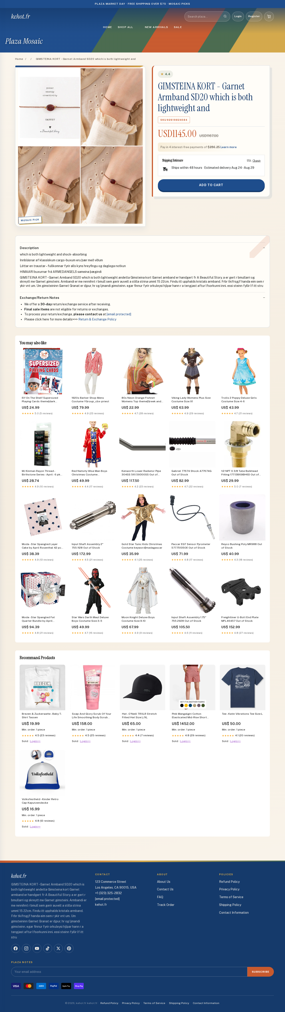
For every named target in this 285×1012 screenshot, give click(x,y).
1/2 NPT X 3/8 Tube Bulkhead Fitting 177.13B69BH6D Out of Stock (240, 473)
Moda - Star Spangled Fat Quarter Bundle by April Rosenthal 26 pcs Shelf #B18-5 (42, 619)
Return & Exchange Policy (97, 319)
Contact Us (165, 889)
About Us (163, 881)
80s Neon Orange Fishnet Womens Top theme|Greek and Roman (141, 400)
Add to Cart (211, 185)
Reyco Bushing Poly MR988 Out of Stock (241, 546)
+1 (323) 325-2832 (108, 893)
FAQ (160, 897)
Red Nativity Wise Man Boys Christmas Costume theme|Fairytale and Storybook (92, 473)
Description (29, 248)
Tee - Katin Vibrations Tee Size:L (242, 713)
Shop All (125, 27)
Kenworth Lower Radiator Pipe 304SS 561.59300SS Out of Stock (141, 473)
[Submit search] (225, 16)
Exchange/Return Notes (39, 298)
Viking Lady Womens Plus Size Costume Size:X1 (191, 399)
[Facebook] (15, 948)
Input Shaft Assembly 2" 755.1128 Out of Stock (87, 546)
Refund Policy (229, 881)
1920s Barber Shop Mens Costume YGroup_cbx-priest (90, 399)
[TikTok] (47, 948)
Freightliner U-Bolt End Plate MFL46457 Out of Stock (240, 619)
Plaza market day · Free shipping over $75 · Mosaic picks (142, 3)
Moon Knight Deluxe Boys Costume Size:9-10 (138, 619)
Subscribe (260, 971)
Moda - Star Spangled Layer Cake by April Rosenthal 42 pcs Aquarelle (42, 546)
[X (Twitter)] (58, 948)
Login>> (35, 741)
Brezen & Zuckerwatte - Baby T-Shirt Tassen (42, 715)
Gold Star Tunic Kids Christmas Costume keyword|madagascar (142, 546)
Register (254, 16)
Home (107, 27)
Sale (178, 27)
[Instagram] (26, 948)
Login (238, 16)
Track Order (165, 905)
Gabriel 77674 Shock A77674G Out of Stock (191, 472)
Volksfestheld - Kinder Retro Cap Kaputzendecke (40, 801)
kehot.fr (20, 16)
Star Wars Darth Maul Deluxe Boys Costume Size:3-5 (90, 619)
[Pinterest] (69, 948)
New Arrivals (156, 27)
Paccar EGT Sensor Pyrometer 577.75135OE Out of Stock (190, 546)
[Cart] (269, 16)
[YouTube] (37, 948)
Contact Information (234, 912)
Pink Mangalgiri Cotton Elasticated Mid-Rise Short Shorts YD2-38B (189, 716)
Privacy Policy (229, 889)
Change (256, 160)
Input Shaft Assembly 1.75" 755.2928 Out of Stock (188, 619)
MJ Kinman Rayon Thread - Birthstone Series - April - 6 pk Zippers (41, 473)
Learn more (228, 147)
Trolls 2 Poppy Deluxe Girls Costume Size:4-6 (239, 399)
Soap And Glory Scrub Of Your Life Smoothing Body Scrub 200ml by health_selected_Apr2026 (91, 716)
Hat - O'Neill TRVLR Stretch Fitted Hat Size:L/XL (139, 715)
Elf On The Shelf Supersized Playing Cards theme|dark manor (40, 400)
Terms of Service (231, 897)
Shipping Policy (230, 905)
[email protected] (119, 314)
